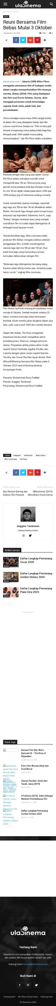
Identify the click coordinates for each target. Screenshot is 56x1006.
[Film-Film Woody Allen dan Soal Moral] (11, 779)
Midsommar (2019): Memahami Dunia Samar (40, 493)
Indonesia (28, 455)
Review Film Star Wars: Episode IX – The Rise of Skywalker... (33, 753)
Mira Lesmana (11, 459)
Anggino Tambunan (28, 526)
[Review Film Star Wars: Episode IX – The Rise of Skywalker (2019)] (11, 754)
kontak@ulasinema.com (35, 964)
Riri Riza (23, 459)
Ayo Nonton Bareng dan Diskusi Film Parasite (15, 493)
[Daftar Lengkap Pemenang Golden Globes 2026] (11, 577)
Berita (16, 11)
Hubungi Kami (46, 996)
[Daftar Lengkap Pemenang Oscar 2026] (11, 562)
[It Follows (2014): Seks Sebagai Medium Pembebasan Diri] (11, 802)
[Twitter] (31, 536)
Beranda (7, 11)
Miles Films (40, 455)
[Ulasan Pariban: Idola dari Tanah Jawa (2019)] (11, 785)
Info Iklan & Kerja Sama (28, 996)
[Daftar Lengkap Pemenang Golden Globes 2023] (11, 817)
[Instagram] (24, 536)
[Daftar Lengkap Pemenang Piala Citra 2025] (11, 592)
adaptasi (17, 455)
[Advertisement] (28, 420)
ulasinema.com (11, 81)
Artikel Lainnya (12, 550)
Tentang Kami (9, 996)
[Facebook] (19, 985)
